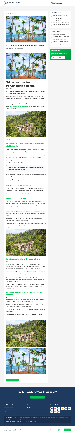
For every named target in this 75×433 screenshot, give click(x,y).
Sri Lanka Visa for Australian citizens (60, 39)
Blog (5, 411)
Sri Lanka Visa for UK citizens (58, 20)
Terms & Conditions (8, 407)
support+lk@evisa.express (33, 408)
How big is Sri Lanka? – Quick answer (60, 44)
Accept (67, 429)
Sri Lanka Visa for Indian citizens (59, 34)
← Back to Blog (9, 13)
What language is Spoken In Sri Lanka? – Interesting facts (60, 42)
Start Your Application (37, 397)
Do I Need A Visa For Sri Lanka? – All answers (60, 16)
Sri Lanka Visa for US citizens (58, 18)
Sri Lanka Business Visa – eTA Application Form (61, 37)
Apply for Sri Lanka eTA (58, 57)
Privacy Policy (7, 409)
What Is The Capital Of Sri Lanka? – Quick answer (61, 25)
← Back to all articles (12, 380)
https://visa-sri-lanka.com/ (33, 156)
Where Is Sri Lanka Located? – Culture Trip (61, 22)
